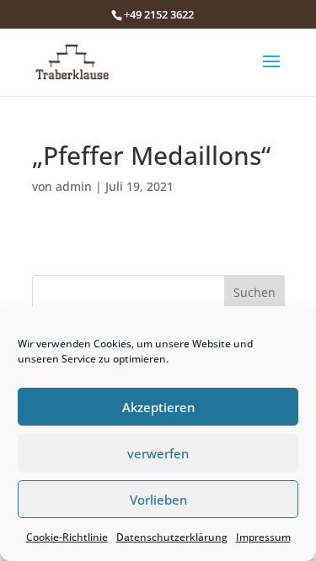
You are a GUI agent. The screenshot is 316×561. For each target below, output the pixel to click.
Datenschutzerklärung (172, 537)
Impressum (263, 537)
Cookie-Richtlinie (67, 537)
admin (74, 186)
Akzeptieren (158, 407)
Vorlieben (158, 499)
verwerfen (158, 453)
